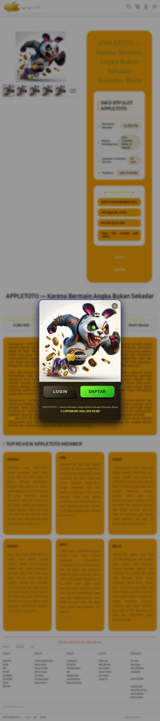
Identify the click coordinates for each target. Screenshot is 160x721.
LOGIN (60, 391)
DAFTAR (97, 391)
